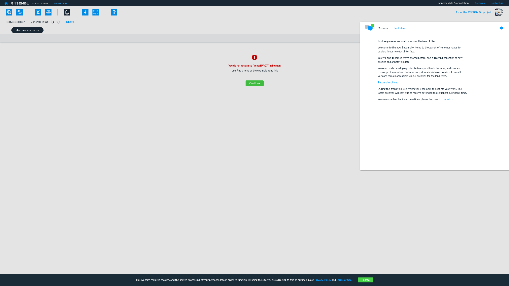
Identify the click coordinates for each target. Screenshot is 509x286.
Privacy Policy (323, 279)
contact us (448, 99)
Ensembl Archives (388, 82)
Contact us (399, 28)
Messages (383, 28)
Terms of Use (344, 279)
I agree (366, 279)
